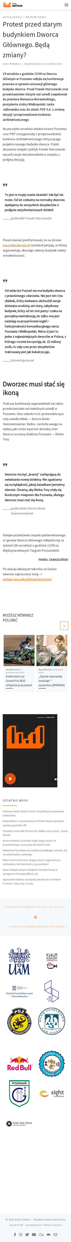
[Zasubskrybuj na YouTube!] (34, 1234)
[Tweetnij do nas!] (27, 1234)
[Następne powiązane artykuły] (64, 626)
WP (21, 1225)
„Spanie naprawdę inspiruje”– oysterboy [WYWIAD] (52, 680)
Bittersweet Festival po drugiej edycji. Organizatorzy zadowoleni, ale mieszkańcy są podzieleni (31, 862)
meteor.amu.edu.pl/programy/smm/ (27, 579)
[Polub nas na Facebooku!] (15, 1234)
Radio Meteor (23, 1219)
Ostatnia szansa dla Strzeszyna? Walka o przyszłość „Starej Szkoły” (35, 833)
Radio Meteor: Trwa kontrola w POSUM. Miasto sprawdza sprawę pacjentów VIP (33, 823)
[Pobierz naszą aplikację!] (48, 1234)
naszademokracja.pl (16, 245)
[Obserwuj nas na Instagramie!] (20, 1234)
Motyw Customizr (53, 1225)
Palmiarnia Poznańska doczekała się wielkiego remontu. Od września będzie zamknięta (35, 852)
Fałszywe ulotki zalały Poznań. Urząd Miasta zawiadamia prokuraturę (33, 813)
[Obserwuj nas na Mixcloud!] (41, 1234)
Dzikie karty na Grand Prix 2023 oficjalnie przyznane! (19, 680)
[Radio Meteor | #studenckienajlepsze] (13, 4)
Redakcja (15, 64)
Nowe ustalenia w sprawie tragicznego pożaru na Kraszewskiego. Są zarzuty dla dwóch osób (29, 842)
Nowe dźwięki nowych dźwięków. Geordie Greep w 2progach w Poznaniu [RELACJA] (30, 871)
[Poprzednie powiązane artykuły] (55, 626)
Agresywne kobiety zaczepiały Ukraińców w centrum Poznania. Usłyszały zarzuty (32, 881)
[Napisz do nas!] (55, 1234)
